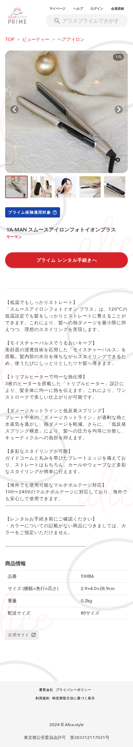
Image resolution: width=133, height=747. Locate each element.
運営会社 (46, 690)
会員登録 (117, 8)
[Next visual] (119, 110)
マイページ (57, 8)
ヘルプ (78, 8)
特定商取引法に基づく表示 (73, 698)
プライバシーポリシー (73, 690)
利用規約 (43, 698)
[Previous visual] (14, 110)
